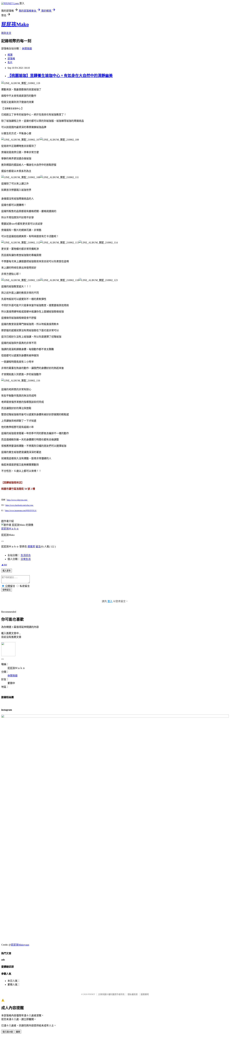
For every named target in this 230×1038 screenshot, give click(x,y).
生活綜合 (26, 555)
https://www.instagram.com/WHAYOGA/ (20, 510)
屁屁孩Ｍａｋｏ (10, 528)
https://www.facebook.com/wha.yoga (19, 505)
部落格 (11, 58)
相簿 (10, 54)
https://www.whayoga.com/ (17, 500)
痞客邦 (31, 546)
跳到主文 (6, 33)
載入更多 (7, 571)
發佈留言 (7, 590)
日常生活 (26, 559)
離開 (18, 1032)
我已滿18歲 (8, 1032)
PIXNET (91, 994)
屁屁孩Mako (15, 24)
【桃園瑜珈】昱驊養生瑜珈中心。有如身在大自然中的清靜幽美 (60, 76)
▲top (4, 564)
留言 (38, 546)
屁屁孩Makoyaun (20, 944)
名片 (10, 62)
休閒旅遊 (27, 48)
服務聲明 (145, 994)
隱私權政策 (133, 994)
